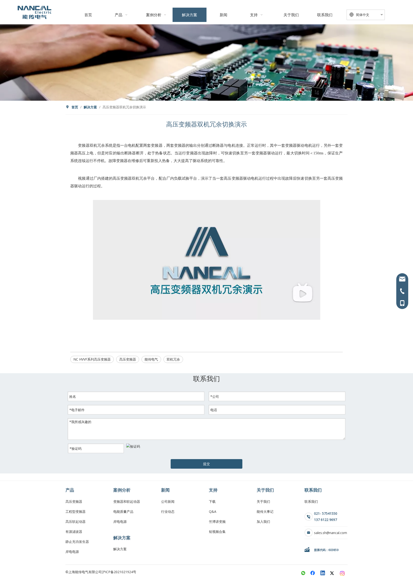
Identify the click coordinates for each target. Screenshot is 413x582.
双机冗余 (173, 359)
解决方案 (120, 549)
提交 (206, 463)
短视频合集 (217, 531)
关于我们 (263, 501)
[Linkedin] (323, 573)
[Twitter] (333, 573)
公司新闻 (167, 501)
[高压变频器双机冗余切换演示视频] (206, 318)
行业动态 (167, 511)
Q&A (212, 511)
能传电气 (151, 359)
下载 (212, 501)
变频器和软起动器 (126, 501)
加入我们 (263, 521)
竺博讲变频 (217, 521)
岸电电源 (72, 551)
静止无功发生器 (77, 541)
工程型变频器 (75, 511)
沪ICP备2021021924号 (119, 572)
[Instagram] (342, 573)
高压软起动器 (75, 521)
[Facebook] (313, 573)
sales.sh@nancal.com (330, 532)
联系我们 (311, 501)
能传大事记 (265, 511)
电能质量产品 (123, 511)
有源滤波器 (73, 531)
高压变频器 (127, 359)
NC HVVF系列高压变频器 (92, 359)
